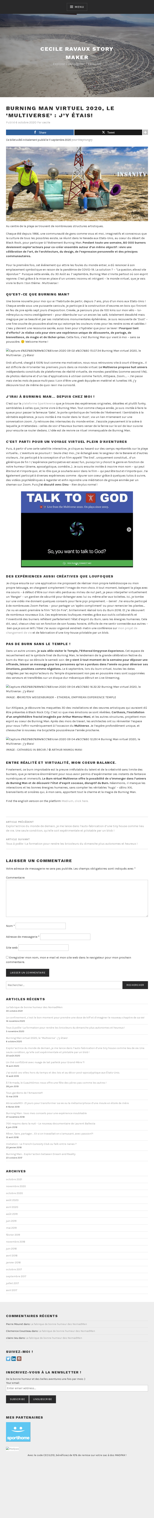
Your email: (13, 1382)
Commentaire (15, 877)
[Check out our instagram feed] (19, 1358)
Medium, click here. (75, 801)
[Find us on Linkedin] (13, 1358)
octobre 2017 (14, 1269)
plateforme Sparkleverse (38, 403)
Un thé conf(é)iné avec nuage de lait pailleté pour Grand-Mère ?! (45, 1062)
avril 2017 (11, 1290)
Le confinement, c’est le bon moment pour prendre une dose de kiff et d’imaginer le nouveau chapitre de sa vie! (75, 1017)
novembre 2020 (16, 1186)
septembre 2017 (16, 1276)
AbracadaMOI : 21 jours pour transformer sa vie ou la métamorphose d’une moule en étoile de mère (67, 1103)
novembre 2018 (15, 1241)
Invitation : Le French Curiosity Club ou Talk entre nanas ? (41, 1144)
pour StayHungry (82, 140)
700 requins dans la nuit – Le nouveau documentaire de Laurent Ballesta (50, 1123)
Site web (12, 947)
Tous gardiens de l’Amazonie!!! (24, 1092)
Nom (10, 926)
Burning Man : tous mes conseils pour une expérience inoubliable (46, 1113)
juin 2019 (11, 1221)
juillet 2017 (12, 1283)
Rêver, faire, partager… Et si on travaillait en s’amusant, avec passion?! (49, 1133)
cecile (46, 122)
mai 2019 (11, 1227)
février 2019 (13, 1234)
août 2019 (12, 1214)
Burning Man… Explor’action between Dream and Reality (40, 1154)
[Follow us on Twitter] (8, 1358)
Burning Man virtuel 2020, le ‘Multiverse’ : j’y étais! (37, 1038)
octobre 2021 (14, 1179)
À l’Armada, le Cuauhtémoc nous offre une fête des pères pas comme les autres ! (56, 1082)
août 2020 (12, 1200)
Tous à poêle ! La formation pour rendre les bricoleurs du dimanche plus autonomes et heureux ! (65, 1027)
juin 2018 (11, 1248)
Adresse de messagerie (22, 936)
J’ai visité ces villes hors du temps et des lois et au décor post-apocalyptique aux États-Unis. (63, 1072)
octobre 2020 (14, 1193)
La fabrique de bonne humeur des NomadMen (34, 1007)
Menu (79, 7)
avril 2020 (12, 1207)
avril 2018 (11, 1255)
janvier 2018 (13, 1262)
